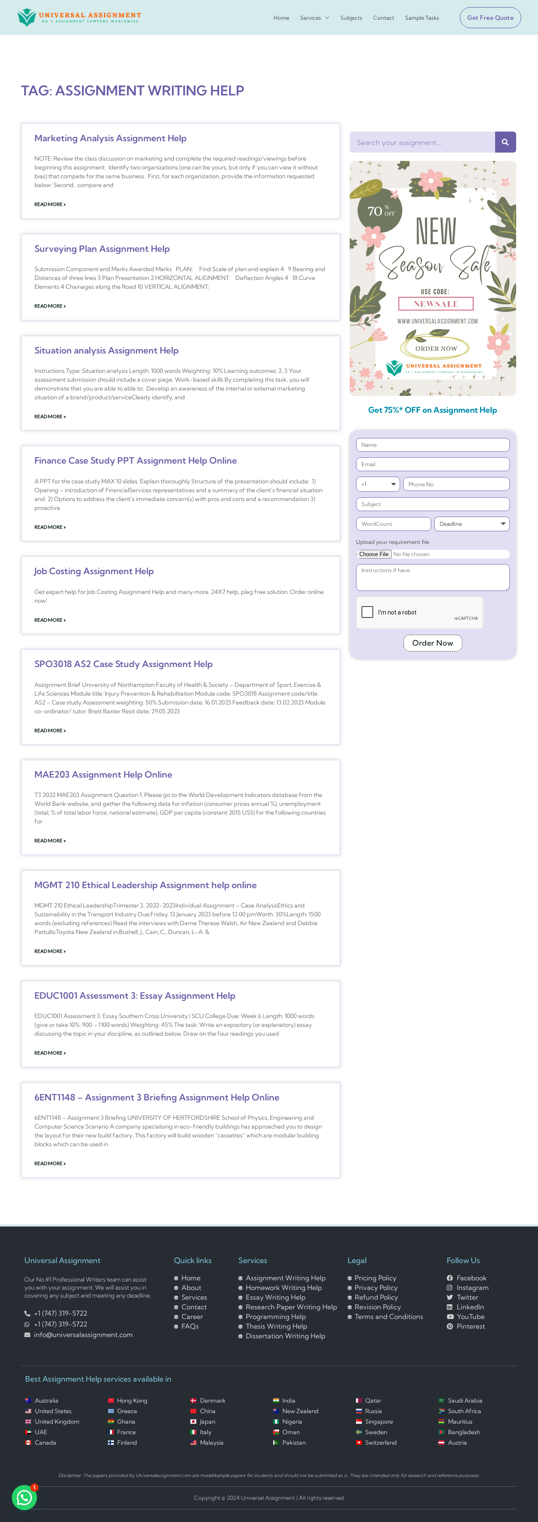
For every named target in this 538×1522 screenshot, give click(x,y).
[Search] (505, 142)
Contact (383, 18)
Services (310, 18)
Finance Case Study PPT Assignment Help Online (135, 460)
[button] (487, 17)
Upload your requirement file (392, 541)
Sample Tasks (422, 18)
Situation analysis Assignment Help (106, 350)
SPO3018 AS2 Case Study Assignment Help (123, 663)
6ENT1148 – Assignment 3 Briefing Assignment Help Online (157, 1097)
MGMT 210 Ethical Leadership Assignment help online (145, 884)
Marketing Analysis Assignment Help (110, 137)
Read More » (50, 204)
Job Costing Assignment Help (94, 570)
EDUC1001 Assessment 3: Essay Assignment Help (134, 995)
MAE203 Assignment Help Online (103, 774)
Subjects (351, 18)
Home (281, 18)
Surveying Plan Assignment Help (102, 248)
